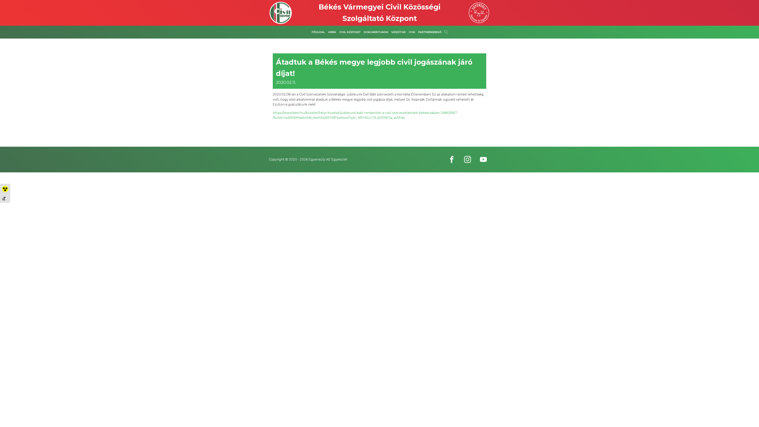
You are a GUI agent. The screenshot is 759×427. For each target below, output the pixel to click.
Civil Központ (350, 32)
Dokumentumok (376, 32)
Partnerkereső (430, 32)
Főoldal (318, 32)
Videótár (398, 32)
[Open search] (446, 32)
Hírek (332, 32)
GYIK (412, 32)
